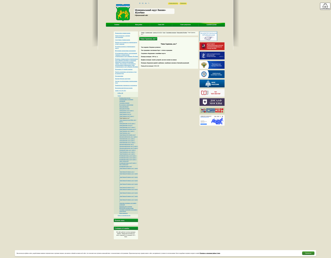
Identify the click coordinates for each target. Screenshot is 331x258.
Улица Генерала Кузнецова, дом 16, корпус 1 (128, 181)
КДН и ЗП (120, 93)
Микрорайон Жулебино (124, 108)
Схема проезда (173, 3)
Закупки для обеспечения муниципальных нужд (126, 82)
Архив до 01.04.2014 (120, 90)
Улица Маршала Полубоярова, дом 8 (127, 135)
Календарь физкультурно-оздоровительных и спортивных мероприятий (126, 99)
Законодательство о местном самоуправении (122, 36)
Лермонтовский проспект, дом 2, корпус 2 (128, 136)
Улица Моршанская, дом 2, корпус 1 (127, 153)
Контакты (183, 3)
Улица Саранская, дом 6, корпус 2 (126, 116)
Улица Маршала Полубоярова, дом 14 (127, 129)
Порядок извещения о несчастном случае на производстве (126, 72)
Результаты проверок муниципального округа (125, 47)
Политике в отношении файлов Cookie (210, 253)
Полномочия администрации (122, 33)
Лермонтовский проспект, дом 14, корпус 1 (128, 146)
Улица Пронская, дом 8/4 (124, 112)
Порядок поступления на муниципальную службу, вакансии (126, 43)
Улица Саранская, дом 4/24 (125, 114)
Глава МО (161, 24)
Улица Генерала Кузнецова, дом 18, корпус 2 (128, 184)
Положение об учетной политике (123, 69)
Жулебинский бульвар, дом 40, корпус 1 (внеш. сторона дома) (128, 160)
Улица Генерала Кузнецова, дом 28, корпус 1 (128, 200)
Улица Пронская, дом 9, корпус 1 (126, 110)
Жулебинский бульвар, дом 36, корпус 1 (128, 157)
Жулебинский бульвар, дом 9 (125, 166)
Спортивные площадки (124, 103)
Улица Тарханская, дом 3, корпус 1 (126, 131)
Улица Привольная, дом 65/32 (125, 125)
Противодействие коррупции (122, 78)
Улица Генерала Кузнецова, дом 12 (126, 171)
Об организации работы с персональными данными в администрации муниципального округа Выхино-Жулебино (126, 55)
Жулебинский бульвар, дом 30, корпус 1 (128, 155)
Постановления (119, 76)
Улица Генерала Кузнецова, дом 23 (126, 187)
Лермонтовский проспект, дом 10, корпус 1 (128, 148)
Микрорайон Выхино (124, 106)
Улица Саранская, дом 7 (124, 118)
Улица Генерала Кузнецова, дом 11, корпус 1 (128, 169)
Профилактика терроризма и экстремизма (126, 85)
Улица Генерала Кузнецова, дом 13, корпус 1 (128, 174)
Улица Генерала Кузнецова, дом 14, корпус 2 (128, 177)
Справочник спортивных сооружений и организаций (127, 204)
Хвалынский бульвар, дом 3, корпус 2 (127, 150)
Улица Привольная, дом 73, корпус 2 (127, 127)
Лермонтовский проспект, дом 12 (126, 144)
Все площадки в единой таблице (126, 104)
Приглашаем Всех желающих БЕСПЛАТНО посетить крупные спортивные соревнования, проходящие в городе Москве (128, 209)
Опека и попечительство (124, 215)
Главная (116, 24)
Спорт (119, 95)
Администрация (211, 24)
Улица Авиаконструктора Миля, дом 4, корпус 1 (127, 120)
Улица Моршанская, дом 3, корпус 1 (127, 152)
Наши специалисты (123, 213)
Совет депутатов (185, 24)
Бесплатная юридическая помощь (123, 88)
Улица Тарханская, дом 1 (124, 133)
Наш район (138, 24)
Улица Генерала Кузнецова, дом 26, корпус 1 (128, 190)
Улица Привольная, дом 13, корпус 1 (127, 142)
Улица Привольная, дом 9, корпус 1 (127, 140)
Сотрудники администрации (122, 40)
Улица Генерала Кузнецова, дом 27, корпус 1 (128, 197)
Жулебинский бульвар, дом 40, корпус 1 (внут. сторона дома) (128, 163)
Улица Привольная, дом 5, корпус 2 (127, 138)
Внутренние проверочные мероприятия (125, 50)
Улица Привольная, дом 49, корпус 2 (127, 123)
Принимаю (308, 253)
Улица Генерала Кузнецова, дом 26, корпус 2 (128, 193)
